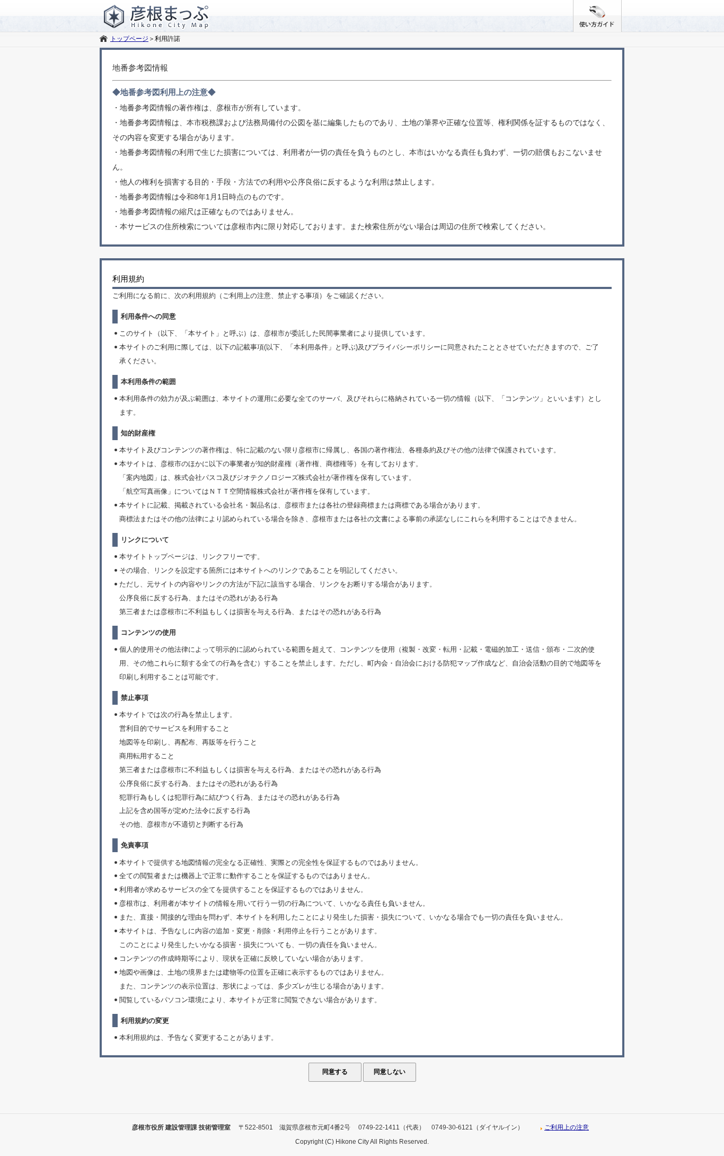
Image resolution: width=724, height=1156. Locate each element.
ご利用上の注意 (566, 1127)
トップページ (129, 38)
